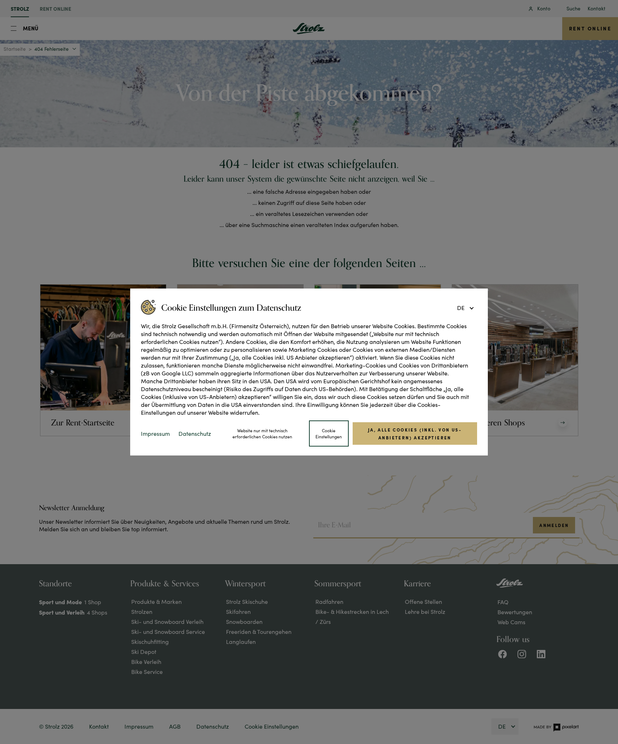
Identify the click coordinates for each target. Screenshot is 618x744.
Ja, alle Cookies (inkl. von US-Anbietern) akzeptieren (415, 433)
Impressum (155, 433)
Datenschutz (194, 433)
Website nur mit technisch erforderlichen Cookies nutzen (262, 433)
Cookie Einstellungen (328, 433)
